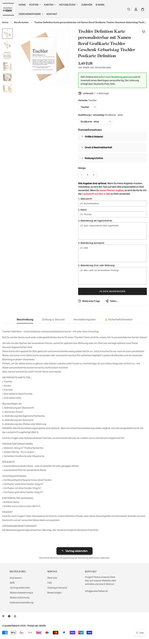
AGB (12, 582)
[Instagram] (15, 616)
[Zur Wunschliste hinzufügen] (143, 32)
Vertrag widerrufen (76, 550)
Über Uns (52, 577)
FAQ (49, 582)
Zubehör (86, 4)
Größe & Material (94, 136)
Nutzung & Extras (94, 158)
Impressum (16, 577)
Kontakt (52, 14)
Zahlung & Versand (57, 587)
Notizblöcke (67, 4)
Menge (82, 168)
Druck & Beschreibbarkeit (98, 147)
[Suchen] (129, 9)
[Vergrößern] (64, 35)
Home (22, 4)
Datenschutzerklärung (21, 602)
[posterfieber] (8, 9)
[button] (142, 9)
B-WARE (100, 4)
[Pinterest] (3, 616)
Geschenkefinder (30, 14)
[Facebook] (9, 616)
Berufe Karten (21, 22)
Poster (33, 4)
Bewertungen (54, 592)
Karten (48, 4)
